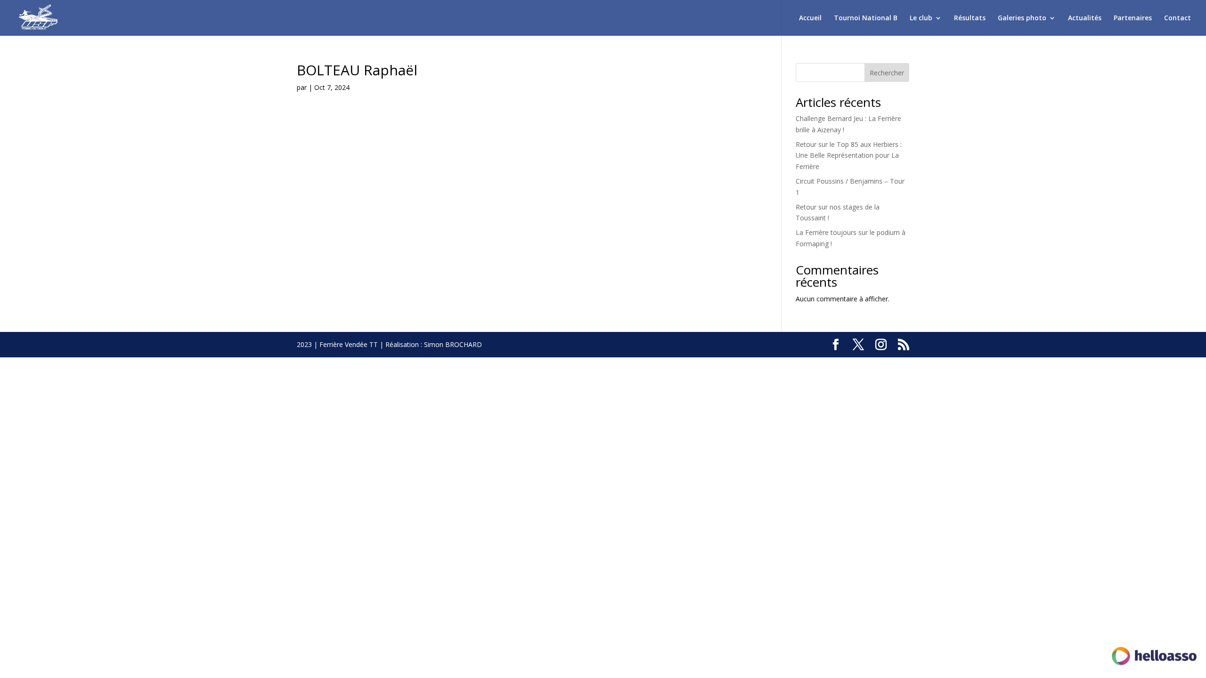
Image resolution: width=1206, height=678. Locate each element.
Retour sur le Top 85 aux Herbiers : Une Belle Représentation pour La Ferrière (849, 155)
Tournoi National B (865, 18)
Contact (1177, 18)
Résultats (970, 18)
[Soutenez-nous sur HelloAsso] (1154, 658)
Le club (921, 18)
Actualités (1084, 18)
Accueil (810, 18)
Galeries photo (1022, 18)
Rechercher (887, 72)
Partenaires (1133, 18)
